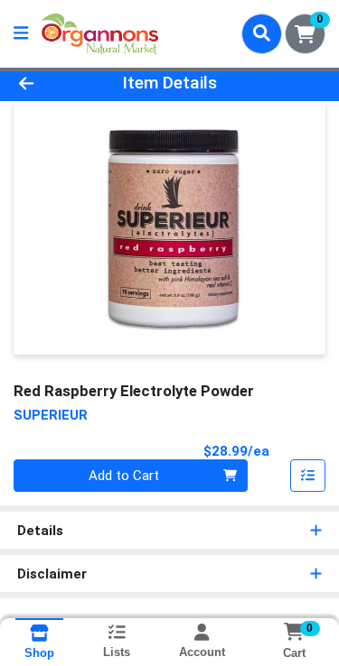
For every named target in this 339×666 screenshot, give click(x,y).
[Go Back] (52, 83)
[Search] (261, 33)
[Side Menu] (21, 34)
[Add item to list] (308, 475)
